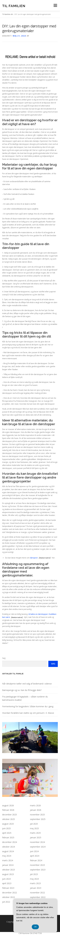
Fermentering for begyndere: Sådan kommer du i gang (27, 706)
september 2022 (37, 897)
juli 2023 (34, 874)
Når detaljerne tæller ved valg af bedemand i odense (27, 683)
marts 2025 (35, 832)
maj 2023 (34, 878)
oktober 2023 (8, 869)
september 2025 (37, 819)
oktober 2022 (8, 897)
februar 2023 (8, 888)
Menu (55, 5)
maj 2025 (34, 828)
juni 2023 (6, 878)
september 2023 (37, 869)
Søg (3, 658)
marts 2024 (7, 860)
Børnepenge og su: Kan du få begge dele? (22, 690)
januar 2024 (7, 865)
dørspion (34, 558)
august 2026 (8, 805)
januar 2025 (35, 837)
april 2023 (6, 883)
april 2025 (6, 832)
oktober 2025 (8, 819)
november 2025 (37, 814)
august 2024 (8, 851)
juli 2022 (6, 901)
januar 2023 (35, 888)
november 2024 (37, 842)
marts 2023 (35, 883)
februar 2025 (8, 837)
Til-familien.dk (7, 14)
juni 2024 (34, 851)
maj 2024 (6, 855)
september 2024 (37, 846)
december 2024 (9, 842)
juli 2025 (34, 823)
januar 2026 (35, 810)
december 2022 (9, 892)
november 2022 (37, 892)
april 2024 (34, 855)
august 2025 (8, 823)
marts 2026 (35, 805)
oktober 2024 (8, 846)
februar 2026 (8, 810)
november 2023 (37, 865)
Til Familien (13, 6)
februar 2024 (36, 860)
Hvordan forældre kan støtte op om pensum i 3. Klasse (28, 713)
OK (35, 926)
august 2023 (8, 874)
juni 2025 (6, 828)
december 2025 (9, 814)
